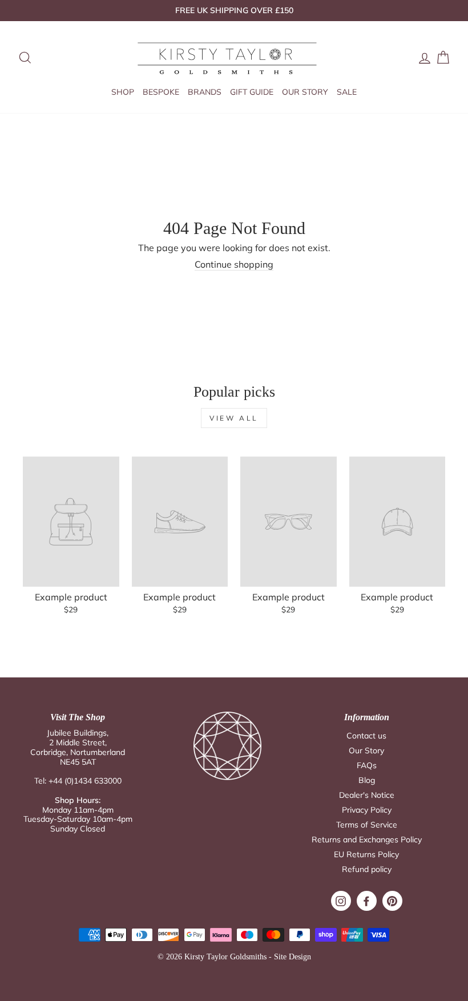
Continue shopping (234, 264)
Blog (366, 780)
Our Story (305, 92)
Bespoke (161, 92)
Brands (204, 92)
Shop (122, 92)
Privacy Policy (367, 810)
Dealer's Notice (366, 795)
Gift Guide (251, 92)
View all (234, 418)
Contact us (366, 735)
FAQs (367, 765)
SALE (347, 92)
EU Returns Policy (366, 854)
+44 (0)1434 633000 (85, 781)
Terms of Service (366, 825)
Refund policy (367, 869)
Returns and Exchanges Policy (367, 839)
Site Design (292, 956)
